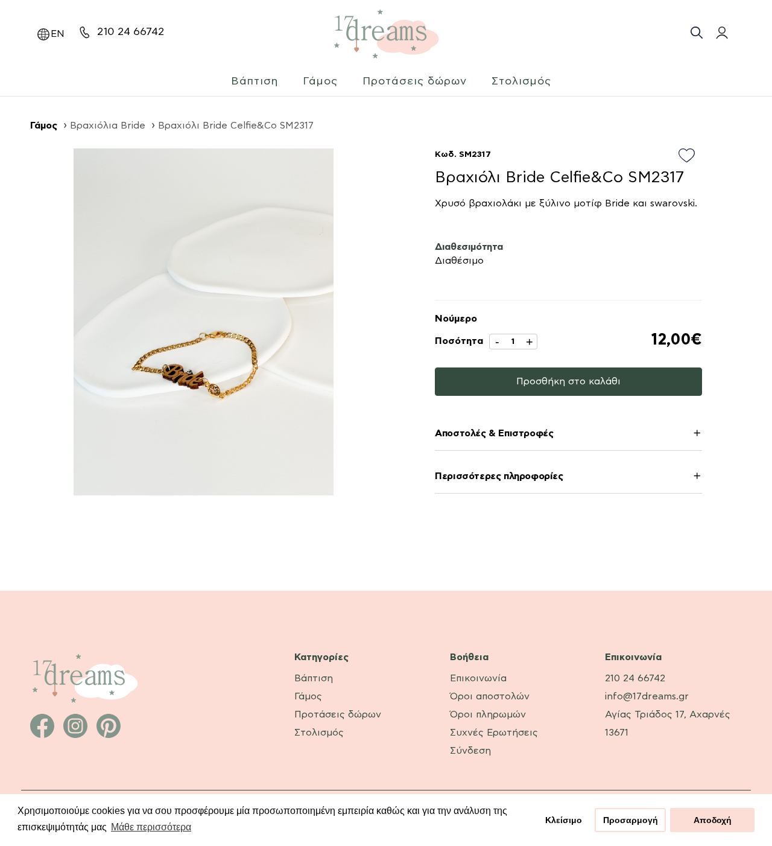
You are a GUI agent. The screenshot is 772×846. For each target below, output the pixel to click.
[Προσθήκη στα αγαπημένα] (690, 156)
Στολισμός (521, 81)
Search (697, 32)
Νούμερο (456, 318)
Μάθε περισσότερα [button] (151, 827)
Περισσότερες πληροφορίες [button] (499, 476)
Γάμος (320, 81)
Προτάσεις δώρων (414, 81)
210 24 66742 (130, 32)
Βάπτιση (254, 81)
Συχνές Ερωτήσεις (494, 732)
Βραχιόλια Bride (107, 125)
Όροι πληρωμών (488, 714)
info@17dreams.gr (647, 696)
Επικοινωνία (478, 678)
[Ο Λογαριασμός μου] (720, 32)
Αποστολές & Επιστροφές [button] (494, 433)
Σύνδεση (470, 750)
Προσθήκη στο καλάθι (568, 381)
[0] (747, 31)
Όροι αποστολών (490, 696)
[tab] (568, 435)
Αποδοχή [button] (713, 820)
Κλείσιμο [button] (563, 820)
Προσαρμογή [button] (630, 820)
